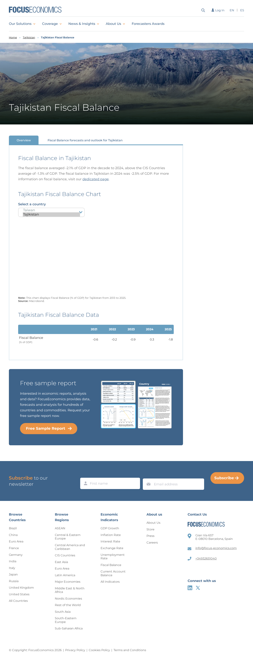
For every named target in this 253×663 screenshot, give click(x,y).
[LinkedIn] (190, 587)
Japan (13, 574)
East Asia (61, 562)
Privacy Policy (75, 650)
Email (147, 475)
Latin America (65, 575)
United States (19, 594)
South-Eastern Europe (65, 620)
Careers (152, 542)
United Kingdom (21, 587)
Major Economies (67, 581)
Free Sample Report (45, 428)
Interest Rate (110, 541)
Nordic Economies (68, 598)
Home (13, 37)
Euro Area (16, 541)
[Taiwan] (51, 210)
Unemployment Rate (113, 556)
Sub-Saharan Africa (69, 628)
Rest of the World (68, 605)
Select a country (32, 204)
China (13, 535)
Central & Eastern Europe (68, 536)
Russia (14, 581)
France (14, 548)
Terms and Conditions (130, 650)
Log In (219, 10)
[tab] (24, 140)
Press (150, 536)
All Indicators (110, 581)
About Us (113, 24)
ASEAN (60, 528)
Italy (12, 568)
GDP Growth (110, 528)
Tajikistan (29, 37)
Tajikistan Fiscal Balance (57, 37)
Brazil (13, 528)
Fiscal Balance (111, 565)
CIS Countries (65, 555)
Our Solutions (20, 24)
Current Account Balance (113, 573)
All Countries (18, 601)
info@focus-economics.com (216, 548)
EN (232, 10)
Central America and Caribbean (70, 547)
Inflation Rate (111, 535)
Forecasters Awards (148, 24)
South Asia (63, 611)
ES (242, 10)
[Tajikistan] (51, 214)
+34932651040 (206, 558)
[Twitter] (198, 587)
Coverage (50, 24)
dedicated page (95, 179)
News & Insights (81, 24)
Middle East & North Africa (69, 590)
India (12, 561)
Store (150, 529)
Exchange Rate (112, 548)
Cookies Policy (99, 650)
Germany (16, 555)
